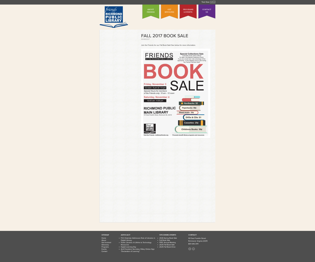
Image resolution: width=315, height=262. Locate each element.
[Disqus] (175, 177)
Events (104, 249)
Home (104, 238)
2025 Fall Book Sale (167, 245)
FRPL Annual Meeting (167, 242)
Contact (104, 251)
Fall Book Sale (164, 240)
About (104, 240)
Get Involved (106, 242)
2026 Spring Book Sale (168, 238)
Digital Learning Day (128, 247)
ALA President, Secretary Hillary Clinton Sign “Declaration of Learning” (138, 250)
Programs (105, 247)
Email (193, 248)
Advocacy (105, 245)
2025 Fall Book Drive (167, 247)
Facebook (189, 248)
